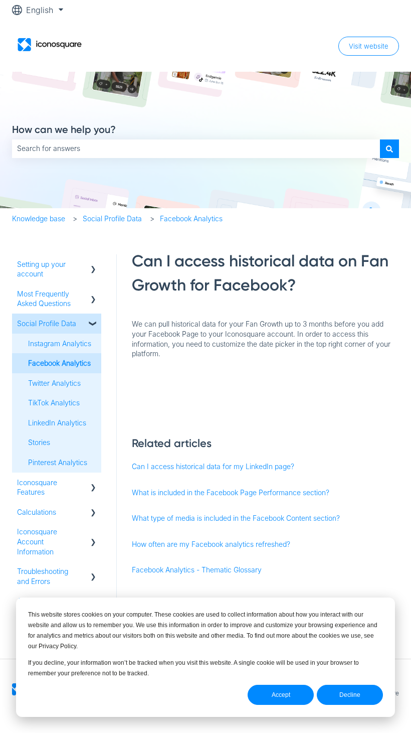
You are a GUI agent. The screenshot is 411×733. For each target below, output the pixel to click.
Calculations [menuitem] (36, 512)
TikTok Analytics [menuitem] (54, 402)
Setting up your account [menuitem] (41, 269)
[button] (93, 265)
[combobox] (196, 148)
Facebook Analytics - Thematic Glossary (197, 569)
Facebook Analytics (191, 218)
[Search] (389, 148)
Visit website (368, 46)
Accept (281, 694)
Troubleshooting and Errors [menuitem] (42, 576)
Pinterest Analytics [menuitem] (57, 462)
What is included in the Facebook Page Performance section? (230, 492)
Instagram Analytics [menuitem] (59, 343)
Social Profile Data (112, 218)
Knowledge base (38, 218)
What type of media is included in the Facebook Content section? (236, 518)
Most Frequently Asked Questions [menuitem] (44, 298)
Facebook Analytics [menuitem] (59, 363)
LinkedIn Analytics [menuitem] (57, 422)
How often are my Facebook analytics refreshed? (211, 544)
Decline (349, 694)
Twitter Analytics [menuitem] (54, 383)
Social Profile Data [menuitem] (46, 323)
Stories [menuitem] (39, 442)
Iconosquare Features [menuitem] (37, 487)
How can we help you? (64, 129)
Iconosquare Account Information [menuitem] (37, 541)
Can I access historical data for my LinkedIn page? (213, 466)
